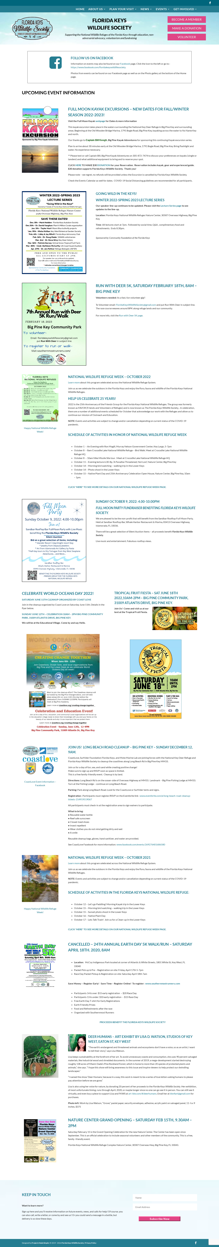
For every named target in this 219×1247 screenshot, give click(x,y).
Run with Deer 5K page (131, 315)
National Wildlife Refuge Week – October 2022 (109, 377)
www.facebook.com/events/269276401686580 (141, 844)
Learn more (74, 382)
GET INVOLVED (184, 9)
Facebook (125, 63)
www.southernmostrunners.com (162, 983)
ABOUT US (95, 9)
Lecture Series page (171, 205)
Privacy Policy (90, 1243)
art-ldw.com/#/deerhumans (142, 1093)
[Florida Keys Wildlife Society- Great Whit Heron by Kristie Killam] (40, 139)
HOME (80, 9)
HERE (78, 165)
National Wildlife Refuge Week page (142, 487)
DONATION (103, 165)
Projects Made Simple (40, 1243)
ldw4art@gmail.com (180, 1093)
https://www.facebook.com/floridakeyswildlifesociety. (98, 67)
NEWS (145, 9)
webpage (100, 121)
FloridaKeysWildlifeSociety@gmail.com (136, 304)
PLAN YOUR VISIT (122, 9)
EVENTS (161, 9)
